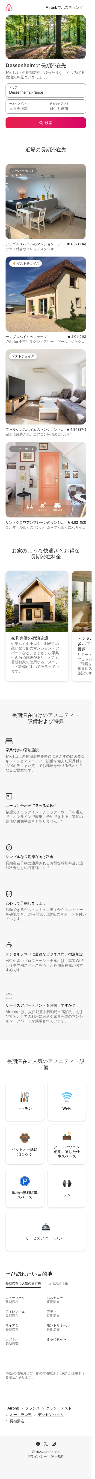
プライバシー (37, 1456)
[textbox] (25, 108)
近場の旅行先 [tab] (58, 1283)
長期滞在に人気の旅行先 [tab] (23, 1283)
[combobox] (45, 92)
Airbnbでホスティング (64, 7)
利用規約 (57, 1456)
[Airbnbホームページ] (9, 7)
